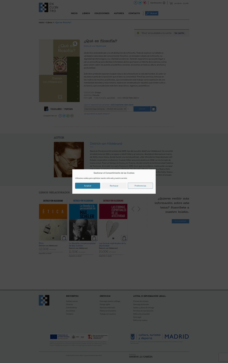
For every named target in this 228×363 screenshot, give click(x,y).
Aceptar (87, 185)
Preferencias (140, 185)
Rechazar (114, 185)
